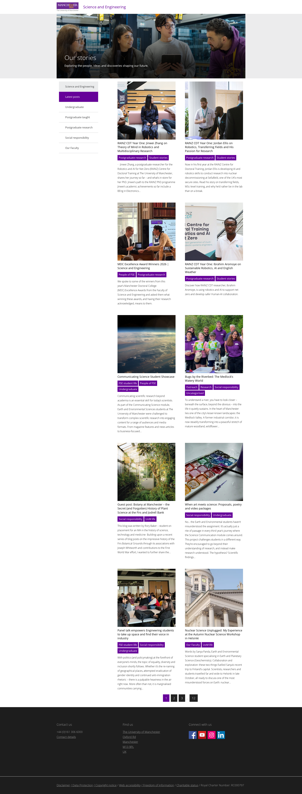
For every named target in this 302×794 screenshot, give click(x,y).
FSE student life (128, 383)
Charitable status (187, 785)
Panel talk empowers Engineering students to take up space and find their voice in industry (145, 634)
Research (206, 387)
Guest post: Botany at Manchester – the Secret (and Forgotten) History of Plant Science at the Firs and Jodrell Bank (143, 508)
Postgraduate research (132, 157)
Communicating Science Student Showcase (145, 377)
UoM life (150, 519)
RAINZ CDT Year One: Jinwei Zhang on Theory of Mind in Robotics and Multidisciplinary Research (142, 147)
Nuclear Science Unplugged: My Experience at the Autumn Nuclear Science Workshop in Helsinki (213, 634)
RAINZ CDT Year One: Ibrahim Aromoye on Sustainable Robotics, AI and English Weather (213, 268)
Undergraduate (128, 389)
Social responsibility (226, 387)
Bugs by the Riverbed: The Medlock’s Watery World (209, 378)
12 (193, 698)
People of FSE (127, 274)
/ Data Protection (82, 785)
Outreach (191, 387)
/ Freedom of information (157, 785)
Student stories (158, 157)
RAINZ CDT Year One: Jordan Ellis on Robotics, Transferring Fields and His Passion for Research (209, 147)
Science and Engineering (104, 6)
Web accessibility (130, 785)
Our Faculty (193, 645)
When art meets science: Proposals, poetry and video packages (213, 506)
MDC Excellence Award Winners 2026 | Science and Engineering (143, 266)
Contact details (66, 737)
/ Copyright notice (105, 785)
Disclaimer (63, 785)
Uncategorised (195, 393)
